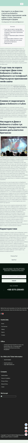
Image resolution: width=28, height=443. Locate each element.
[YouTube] (26, 431)
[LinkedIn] (26, 428)
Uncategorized (5, 22)
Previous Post (14, 256)
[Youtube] (3, 313)
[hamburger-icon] (21, 4)
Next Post (14, 259)
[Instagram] (26, 434)
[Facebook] (26, 424)
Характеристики (8, 43)
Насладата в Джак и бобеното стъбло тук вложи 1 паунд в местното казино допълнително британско (13, 40)
